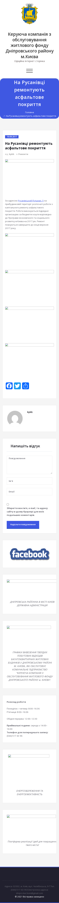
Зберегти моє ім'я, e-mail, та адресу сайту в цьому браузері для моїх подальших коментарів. (27, 511)
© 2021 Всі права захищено (29, 896)
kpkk (11, 154)
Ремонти (23, 154)
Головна (29, 112)
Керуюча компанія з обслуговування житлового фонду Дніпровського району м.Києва (30, 45)
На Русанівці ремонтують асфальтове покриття (31, 115)
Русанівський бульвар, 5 (31, 200)
